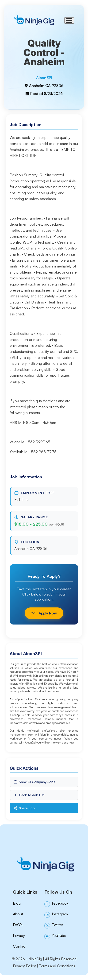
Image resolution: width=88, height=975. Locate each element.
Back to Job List (32, 795)
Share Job (27, 808)
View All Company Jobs (37, 782)
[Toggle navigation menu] (69, 20)
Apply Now (48, 613)
